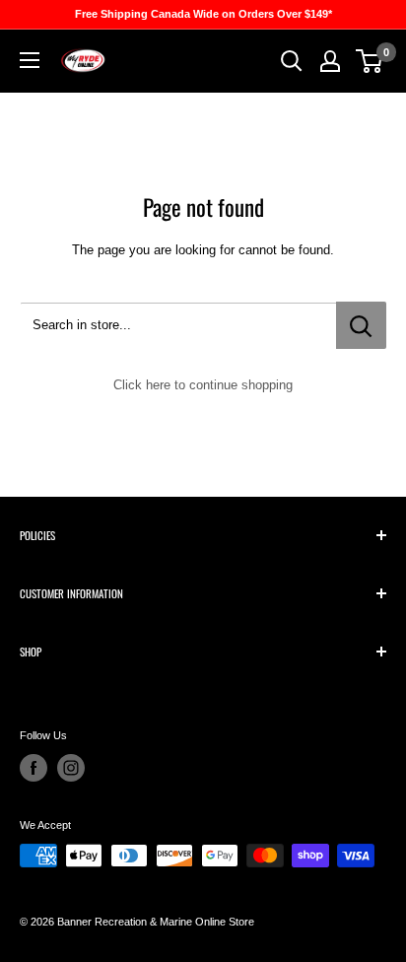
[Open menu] (29, 60)
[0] (370, 61)
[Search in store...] (361, 325)
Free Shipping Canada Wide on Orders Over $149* (203, 14)
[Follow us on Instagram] (71, 768)
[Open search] (292, 61)
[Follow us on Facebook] (33, 768)
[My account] (330, 61)
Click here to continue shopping (203, 385)
